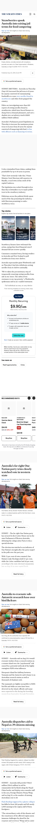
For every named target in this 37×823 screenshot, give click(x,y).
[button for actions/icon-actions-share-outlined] (32, 73)
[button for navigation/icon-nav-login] (30, 14)
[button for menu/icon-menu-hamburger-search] (34, 14)
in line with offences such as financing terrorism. (17, 130)
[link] (12, 14)
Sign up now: (5, 31)
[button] (30, 14)
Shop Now (9, 438)
